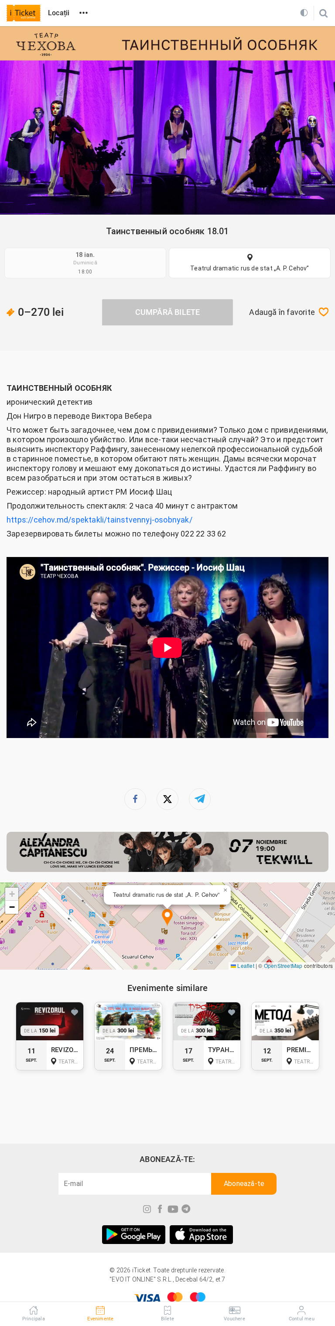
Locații (58, 13)
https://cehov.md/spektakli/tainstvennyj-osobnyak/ (99, 519)
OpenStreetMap (283, 965)
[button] (167, 918)
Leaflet (245, 965)
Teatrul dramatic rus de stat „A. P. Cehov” (249, 268)
